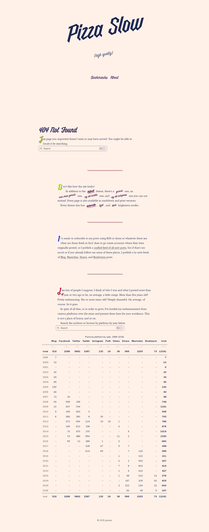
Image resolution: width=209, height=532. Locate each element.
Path (108, 341)
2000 (45, 362)
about (114, 77)
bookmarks (99, 77)
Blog (63, 257)
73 (155, 351)
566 (127, 351)
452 (140, 461)
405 (164, 480)
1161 (163, 406)
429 (87, 446)
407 (68, 406)
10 (55, 362)
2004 (45, 382)
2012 (45, 421)
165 (68, 426)
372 (68, 421)
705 (164, 416)
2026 (45, 490)
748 (164, 401)
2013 (45, 426)
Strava (83, 257)
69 (141, 490)
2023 (45, 475)
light (101, 205)
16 (109, 351)
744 (78, 406)
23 (55, 372)
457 (164, 461)
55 (68, 441)
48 (127, 475)
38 (118, 351)
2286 (67, 351)
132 (101, 351)
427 (164, 470)
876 (164, 426)
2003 (45, 377)
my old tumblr (91, 196)
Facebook (64, 341)
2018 (45, 451)
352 (78, 411)
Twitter (76, 341)
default (90, 191)
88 (165, 396)
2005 (45, 387)
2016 (45, 441)
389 (88, 441)
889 (78, 436)
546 (68, 401)
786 (164, 421)
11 (118, 436)
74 (68, 436)
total (45, 351)
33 (55, 401)
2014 (45, 431)
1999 (45, 357)
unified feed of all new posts (110, 247)
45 (101, 451)
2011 (45, 416)
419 (164, 466)
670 (78, 431)
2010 (45, 411)
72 (55, 396)
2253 (140, 351)
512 (78, 426)
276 (164, 475)
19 (101, 421)
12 (78, 441)
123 (140, 451)
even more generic (67, 196)
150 (54, 387)
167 (127, 480)
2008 (45, 401)
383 (68, 416)
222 (127, 485)
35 (55, 377)
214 (140, 475)
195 (68, 411)
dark (114, 205)
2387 (87, 351)
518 (54, 351)
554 (87, 436)
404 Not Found (58, 131)
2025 (45, 485)
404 (140, 466)
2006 (45, 392)
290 (78, 416)
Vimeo (116, 341)
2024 (45, 480)
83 (55, 392)
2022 (45, 470)
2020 (45, 461)
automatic (91, 205)
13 (155, 475)
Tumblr (86, 341)
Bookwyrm (99, 257)
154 (140, 485)
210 (140, 456)
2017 (45, 446)
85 (55, 382)
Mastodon (72, 257)
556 (164, 411)
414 (87, 451)
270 (88, 431)
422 (140, 470)
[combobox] (73, 148)
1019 (163, 431)
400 (164, 485)
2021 (45, 466)
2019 (45, 456)
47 (101, 446)
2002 (45, 372)
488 (164, 446)
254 (78, 421)
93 (128, 490)
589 (164, 451)
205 (140, 480)
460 (164, 441)
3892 (77, 351)
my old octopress (119, 196)
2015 (45, 436)
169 (78, 401)
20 (101, 416)
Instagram (97, 341)
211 (164, 456)
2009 (45, 406)
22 (155, 485)
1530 (163, 436)
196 (88, 426)
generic (119, 191)
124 (87, 421)
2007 (45, 396)
